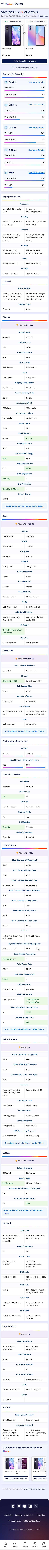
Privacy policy (15, 1521)
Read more (43, 16)
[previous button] (6, 1469)
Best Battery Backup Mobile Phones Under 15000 (23, 1211)
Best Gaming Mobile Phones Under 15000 (24, 731)
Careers (18, 1515)
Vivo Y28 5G (6, 49)
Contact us (29, 1515)
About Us (8, 1515)
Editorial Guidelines (31, 1521)
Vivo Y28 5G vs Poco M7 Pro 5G (16, 1478)
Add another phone (24, 61)
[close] (22, 25)
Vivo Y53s (29, 49)
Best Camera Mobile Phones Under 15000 (24, 1029)
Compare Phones (16, 1489)
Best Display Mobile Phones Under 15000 (25, 506)
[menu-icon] (3, 3)
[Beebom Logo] (14, 3)
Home (4, 1489)
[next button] (43, 1469)
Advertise (41, 1515)
